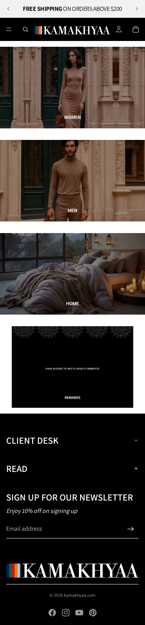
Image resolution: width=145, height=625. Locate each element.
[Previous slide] (8, 8)
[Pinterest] (92, 612)
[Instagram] (65, 612)
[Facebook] (52, 612)
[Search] (25, 29)
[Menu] (9, 29)
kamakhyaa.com (80, 595)
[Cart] (135, 29)
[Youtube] (79, 612)
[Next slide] (136, 8)
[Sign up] (131, 529)
